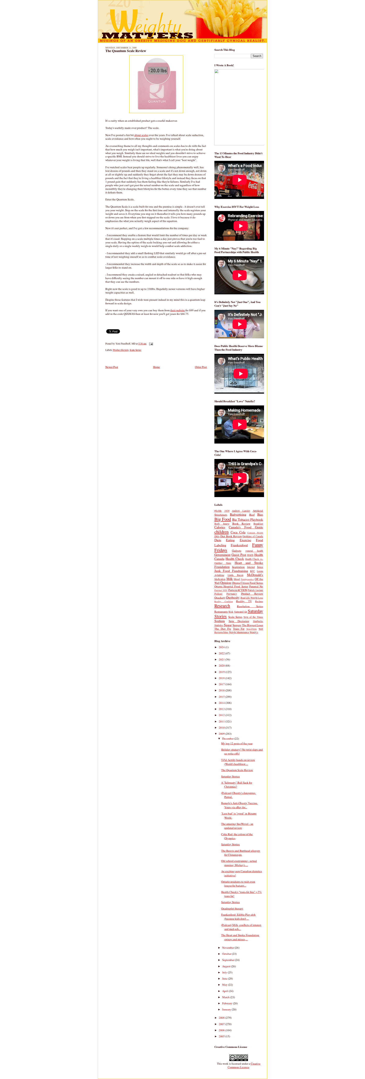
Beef (252, 515)
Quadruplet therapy (232, 908)
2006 (222, 1030)
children (221, 532)
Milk (229, 579)
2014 (222, 703)
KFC (252, 571)
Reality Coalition (223, 601)
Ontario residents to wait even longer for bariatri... (238, 884)
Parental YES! (220, 590)
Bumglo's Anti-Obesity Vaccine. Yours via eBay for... (239, 805)
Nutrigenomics (247, 579)
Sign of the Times (253, 617)
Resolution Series (250, 606)
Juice (260, 567)
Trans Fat (239, 629)
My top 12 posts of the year (236, 743)
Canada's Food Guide (246, 527)
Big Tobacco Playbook (247, 519)
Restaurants (221, 611)
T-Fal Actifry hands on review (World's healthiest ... (238, 762)
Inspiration (238, 567)
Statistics (218, 625)
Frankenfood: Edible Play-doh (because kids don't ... (238, 917)
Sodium (219, 621)
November (228, 947)
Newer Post (111, 367)
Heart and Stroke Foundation (238, 565)
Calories (219, 527)
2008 (222, 1018)
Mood (237, 579)
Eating (230, 540)
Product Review (120, 349)
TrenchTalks (251, 628)
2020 (222, 665)
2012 (222, 715)
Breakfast (258, 523)
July (225, 972)
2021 (222, 659)
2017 (222, 684)
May (225, 985)
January (227, 1009)
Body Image (221, 523)
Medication (219, 579)
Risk (231, 611)
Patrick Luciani (255, 590)
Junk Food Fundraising (231, 571)
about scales (141, 135)
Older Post (201, 367)
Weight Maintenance (239, 632)
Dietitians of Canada (252, 536)
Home (156, 367)
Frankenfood (239, 545)
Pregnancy (231, 593)
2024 (222, 647)
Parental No (256, 586)
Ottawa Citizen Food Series (247, 583)
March (226, 997)
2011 (222, 721)
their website (177, 310)
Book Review (241, 523)
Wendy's (254, 632)
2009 (222, 734)
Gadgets (236, 551)
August (226, 966)
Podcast (218, 593)
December (228, 738)
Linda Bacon (235, 575)
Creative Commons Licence (244, 1065)
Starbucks (258, 621)
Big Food (222, 519)
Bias (260, 514)
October (227, 954)
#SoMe (218, 510)
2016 (222, 690)
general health (254, 550)
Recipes (259, 601)
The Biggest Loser (252, 625)
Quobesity (233, 597)
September (228, 960)
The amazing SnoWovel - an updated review (237, 826)
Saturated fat (240, 611)
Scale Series (135, 349)
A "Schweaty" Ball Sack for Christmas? (236, 785)
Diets (217, 540)
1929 (226, 510)
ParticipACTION (237, 590)
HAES (250, 555)
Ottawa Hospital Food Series (231, 586)
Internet (251, 567)
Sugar (228, 625)
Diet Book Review (231, 536)
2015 (222, 697)
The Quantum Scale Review (125, 50)
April (225, 991)
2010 (222, 727)
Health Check (235, 559)
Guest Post (239, 555)
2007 (222, 1024)
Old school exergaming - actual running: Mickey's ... (239, 863)
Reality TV (244, 601)
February (227, 1003)
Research (222, 606)
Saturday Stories (230, 776)
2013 (222, 709)
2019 (222, 672)
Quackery (219, 597)
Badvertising (238, 514)
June (225, 978)
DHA (216, 536)
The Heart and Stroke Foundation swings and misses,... (240, 937)
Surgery (237, 625)
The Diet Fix (222, 629)
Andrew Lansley (241, 510)
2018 (222, 678)
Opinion (225, 582)
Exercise (245, 540)
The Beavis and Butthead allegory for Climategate (240, 853)
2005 (222, 1036)
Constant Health (255, 532)
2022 (222, 653)
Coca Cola (238, 532)
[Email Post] (150, 343)
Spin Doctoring (239, 621)
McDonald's (255, 575)
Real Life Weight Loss (252, 597)
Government (222, 555)
